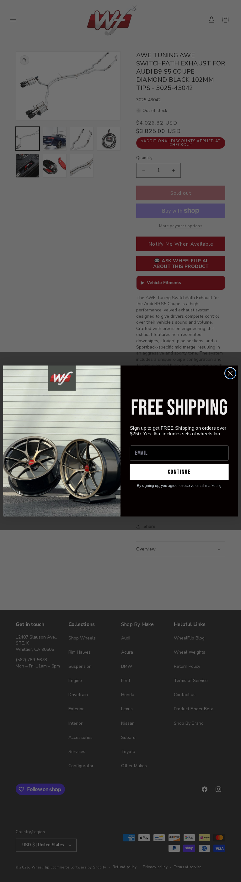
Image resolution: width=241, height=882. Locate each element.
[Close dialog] (230, 373)
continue (179, 471)
